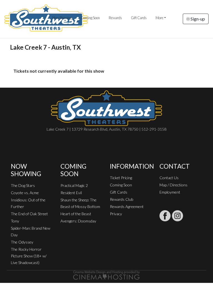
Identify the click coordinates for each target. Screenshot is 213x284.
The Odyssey (22, 242)
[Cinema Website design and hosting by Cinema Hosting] (106, 274)
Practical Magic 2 (74, 185)
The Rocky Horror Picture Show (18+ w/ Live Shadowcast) (29, 256)
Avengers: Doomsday (78, 221)
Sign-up (197, 18)
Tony (15, 221)
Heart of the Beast (75, 213)
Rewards (115, 18)
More (159, 18)
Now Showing (62, 18)
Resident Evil (71, 192)
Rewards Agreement (127, 206)
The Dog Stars (23, 185)
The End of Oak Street (29, 213)
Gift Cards (139, 18)
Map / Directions (173, 184)
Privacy (116, 213)
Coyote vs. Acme (25, 192)
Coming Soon (90, 18)
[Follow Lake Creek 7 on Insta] (177, 215)
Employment (169, 192)
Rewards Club (121, 199)
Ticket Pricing (121, 177)
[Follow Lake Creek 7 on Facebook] (165, 215)
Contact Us (169, 177)
